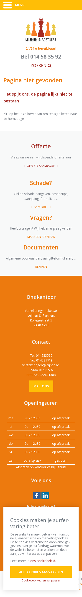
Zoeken (39, 65)
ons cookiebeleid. (43, 561)
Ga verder (41, 207)
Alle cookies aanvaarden (41, 572)
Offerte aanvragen (41, 166)
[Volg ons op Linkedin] (45, 495)
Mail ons (41, 386)
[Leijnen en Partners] (41, 29)
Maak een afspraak (41, 237)
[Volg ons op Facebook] (37, 495)
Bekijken (41, 267)
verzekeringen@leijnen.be (41, 365)
